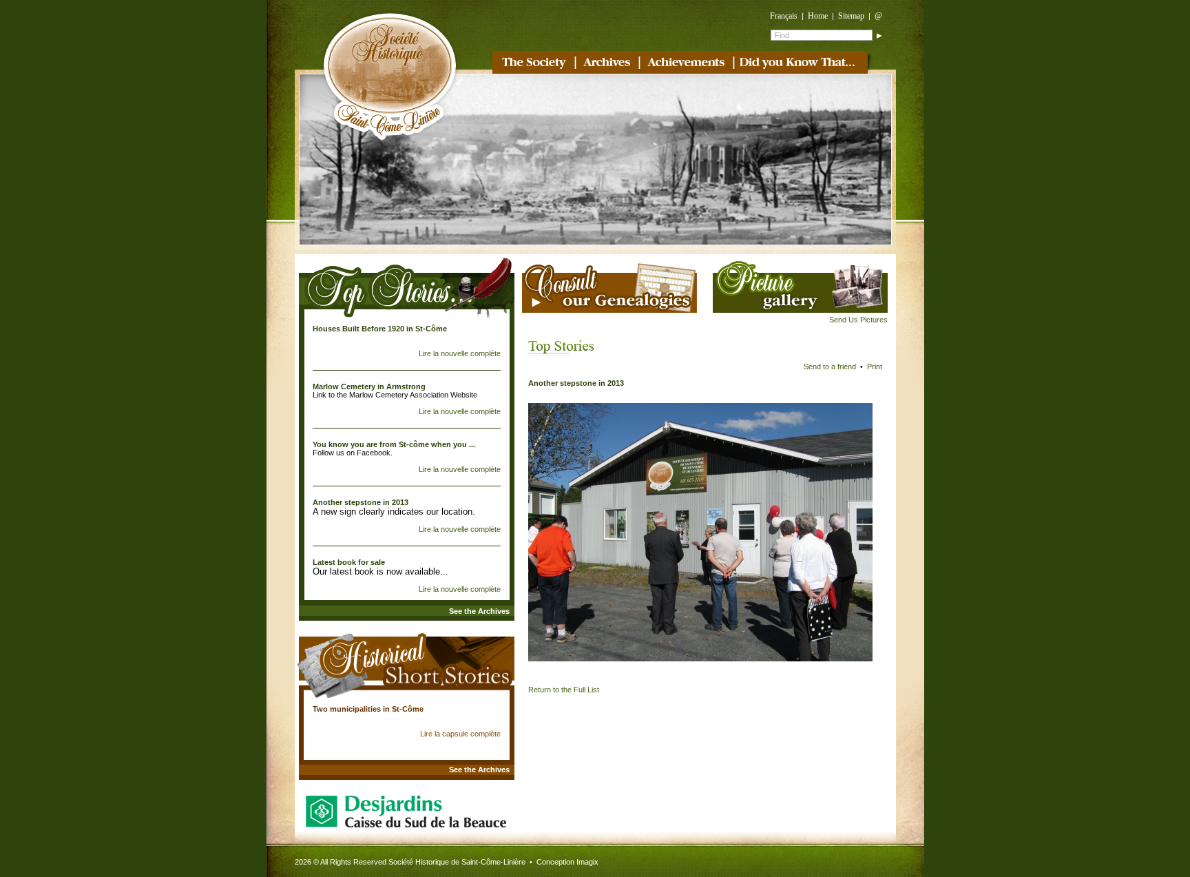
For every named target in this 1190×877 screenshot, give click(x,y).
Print (874, 366)
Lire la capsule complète (460, 734)
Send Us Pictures (858, 320)
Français (783, 16)
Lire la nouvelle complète (460, 353)
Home (818, 16)
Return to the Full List (563, 689)
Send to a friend (830, 366)
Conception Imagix (567, 862)
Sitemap (851, 16)
